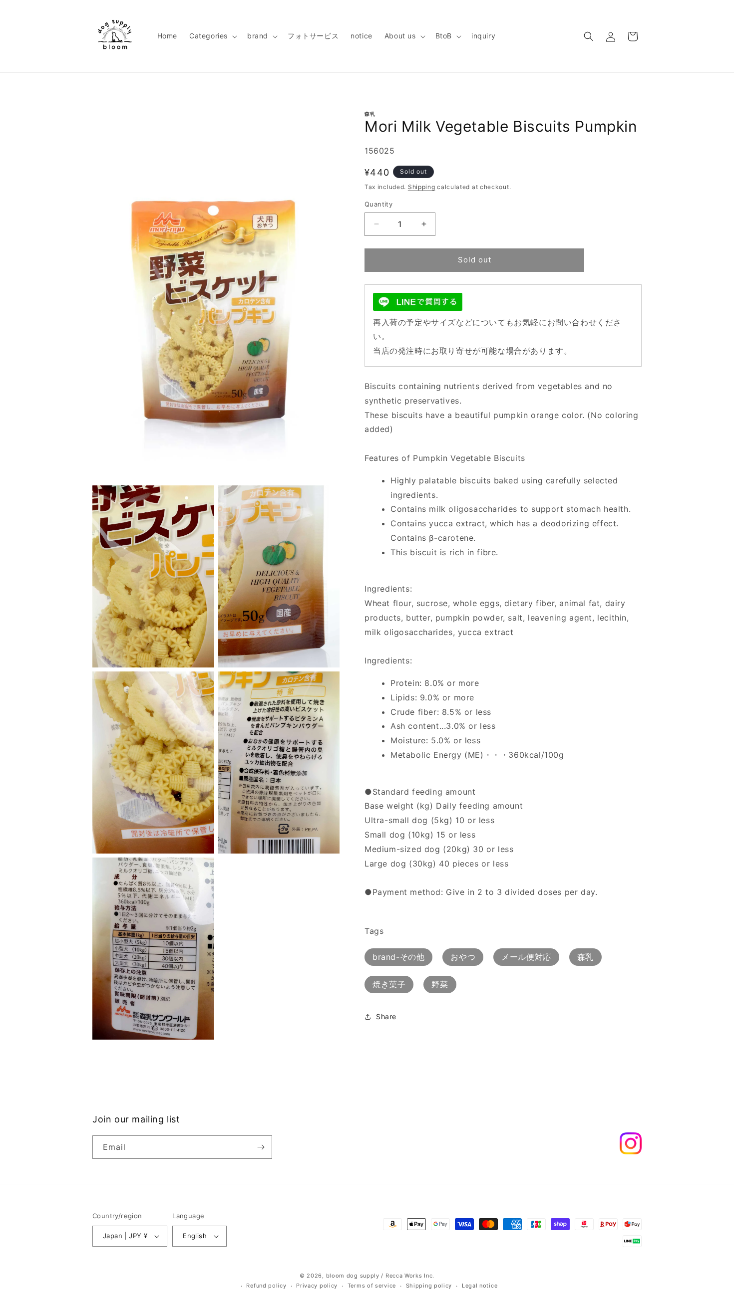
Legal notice (479, 1286)
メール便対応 (526, 957)
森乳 (585, 957)
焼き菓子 (388, 984)
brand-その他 (398, 957)
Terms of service (372, 1286)
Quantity (378, 204)
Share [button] (386, 1016)
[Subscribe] (261, 1147)
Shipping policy (429, 1286)
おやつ (462, 957)
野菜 (439, 984)
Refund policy (266, 1286)
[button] (212, 35)
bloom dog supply (352, 1275)
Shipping (421, 187)
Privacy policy (317, 1286)
